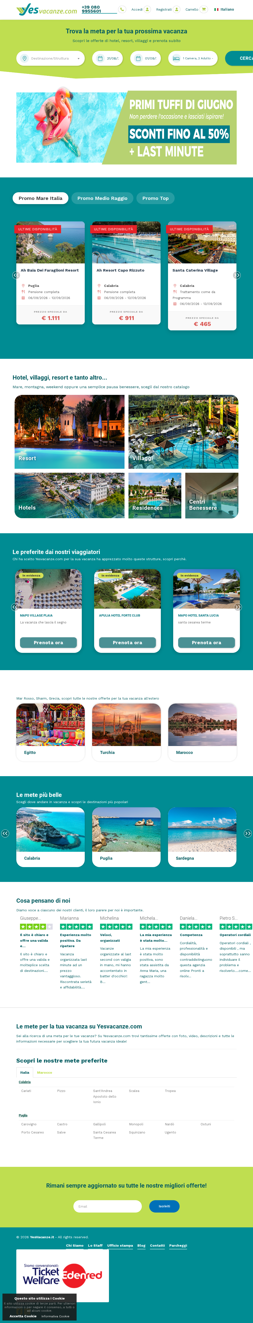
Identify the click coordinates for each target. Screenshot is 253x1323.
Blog (141, 1245)
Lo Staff (95, 1245)
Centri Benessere (203, 505)
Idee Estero (31, 688)
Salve (61, 1132)
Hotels (27, 508)
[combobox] (50, 58)
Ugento (170, 1132)
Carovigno (29, 1124)
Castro (62, 1124)
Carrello (192, 9)
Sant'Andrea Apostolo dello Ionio (104, 1096)
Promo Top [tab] (155, 198)
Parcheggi (178, 1245)
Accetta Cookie (23, 1316)
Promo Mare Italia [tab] (41, 198)
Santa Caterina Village (195, 270)
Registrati (164, 9)
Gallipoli (99, 1124)
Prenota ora (48, 642)
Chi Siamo (75, 1245)
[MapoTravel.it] (48, 9)
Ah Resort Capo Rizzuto (120, 270)
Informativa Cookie (55, 1316)
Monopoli (136, 1124)
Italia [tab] (24, 1072)
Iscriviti (164, 1206)
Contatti (157, 1245)
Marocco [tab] (44, 1072)
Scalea (134, 1091)
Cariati (26, 1091)
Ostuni (206, 1124)
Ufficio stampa (120, 1245)
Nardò (169, 1124)
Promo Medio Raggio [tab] (102, 198)
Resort (27, 458)
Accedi (137, 9)
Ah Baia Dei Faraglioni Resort (50, 270)
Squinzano (137, 1132)
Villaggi (142, 458)
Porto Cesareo (32, 1132)
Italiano (227, 9)
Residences (147, 508)
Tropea (170, 1091)
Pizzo (61, 1091)
